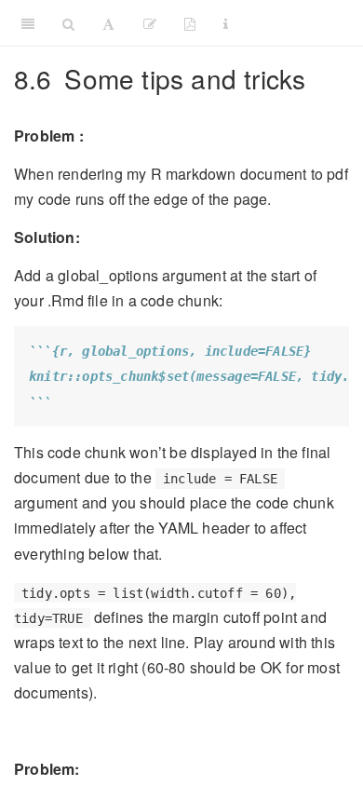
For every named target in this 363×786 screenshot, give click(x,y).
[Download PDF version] (189, 23)
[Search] (68, 23)
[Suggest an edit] (149, 23)
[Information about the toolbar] (225, 23)
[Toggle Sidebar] (27, 23)
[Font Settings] (108, 23)
